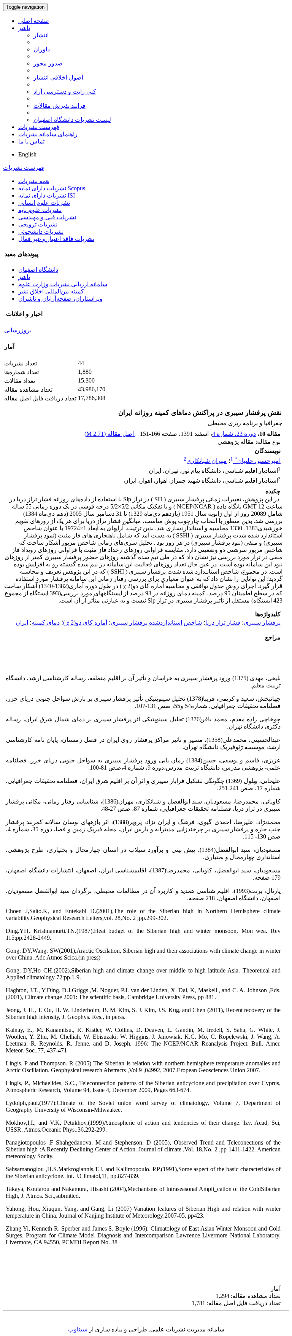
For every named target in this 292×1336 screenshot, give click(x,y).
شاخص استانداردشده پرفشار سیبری (156, 622)
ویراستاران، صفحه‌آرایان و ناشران (60, 298)
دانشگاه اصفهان (38, 269)
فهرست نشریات (38, 127)
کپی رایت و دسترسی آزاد (64, 91)
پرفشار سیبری (262, 622)
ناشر (24, 28)
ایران (22, 622)
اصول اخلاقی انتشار (58, 77)
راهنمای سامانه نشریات (48, 134)
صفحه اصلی (33, 21)
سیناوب (77, 1329)
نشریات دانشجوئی (40, 231)
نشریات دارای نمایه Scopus (51, 188)
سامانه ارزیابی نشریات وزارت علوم (62, 284)
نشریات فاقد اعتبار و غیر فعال (56, 239)
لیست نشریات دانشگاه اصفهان (72, 119)
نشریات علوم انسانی (44, 202)
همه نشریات (33, 181)
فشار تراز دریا (222, 622)
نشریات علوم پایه (40, 210)
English (27, 154)
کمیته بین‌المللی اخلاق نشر (51, 291)
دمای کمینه (46, 622)
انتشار (41, 35)
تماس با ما (31, 141)
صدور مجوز (48, 63)
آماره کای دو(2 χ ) (85, 622)
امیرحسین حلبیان (258, 461)
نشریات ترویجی (37, 224)
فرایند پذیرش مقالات (59, 105)
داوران (41, 49)
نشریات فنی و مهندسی (47, 217)
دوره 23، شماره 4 (234, 433)
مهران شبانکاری (206, 461)
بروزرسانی (18, 330)
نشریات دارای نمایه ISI (46, 195)
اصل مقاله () (109, 433)
